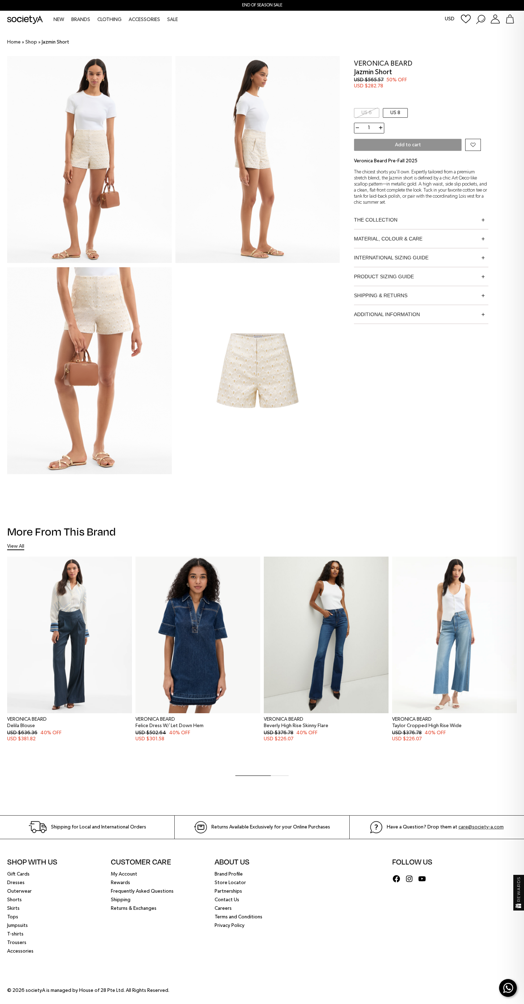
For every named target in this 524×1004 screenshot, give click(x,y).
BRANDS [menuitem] (80, 19)
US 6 (366, 112)
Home (14, 42)
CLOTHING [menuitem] (109, 19)
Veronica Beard (383, 63)
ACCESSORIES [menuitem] (144, 19)
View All (15, 546)
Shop (31, 42)
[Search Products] (480, 19)
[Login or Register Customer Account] (495, 19)
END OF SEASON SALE (262, 5)
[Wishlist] (466, 19)
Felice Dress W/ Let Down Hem (169, 725)
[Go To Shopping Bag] (510, 19)
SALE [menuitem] (172, 19)
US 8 (395, 112)
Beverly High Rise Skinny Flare (296, 725)
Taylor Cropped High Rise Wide (427, 725)
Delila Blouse (21, 725)
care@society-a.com (481, 827)
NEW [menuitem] (58, 19)
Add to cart (408, 144)
